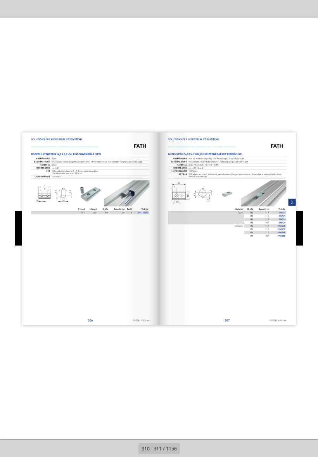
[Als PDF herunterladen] (46, 8)
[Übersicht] (28, 8)
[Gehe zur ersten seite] (112, 448)
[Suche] (11, 8)
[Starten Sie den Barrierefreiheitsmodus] (81, 8)
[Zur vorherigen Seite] (129, 448)
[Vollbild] (307, 8)
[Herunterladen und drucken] (63, 8)
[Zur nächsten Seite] (188, 448)
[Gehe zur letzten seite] (205, 448)
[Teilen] (289, 8)
